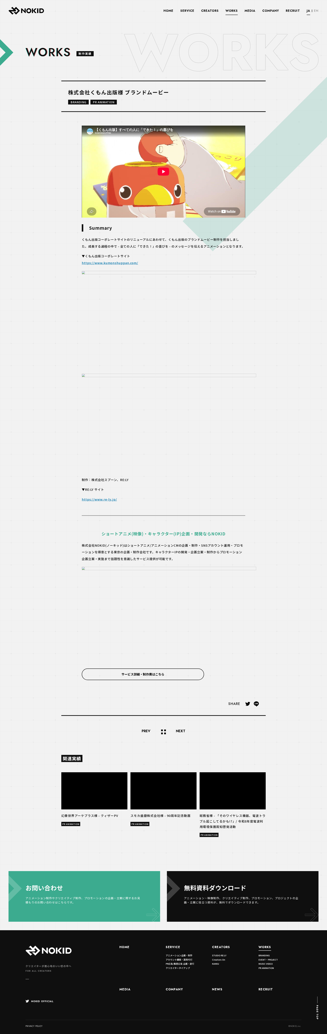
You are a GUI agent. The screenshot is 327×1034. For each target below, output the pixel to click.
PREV (146, 731)
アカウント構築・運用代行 (179, 959)
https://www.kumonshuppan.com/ (110, 263)
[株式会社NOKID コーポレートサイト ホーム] (26, 14)
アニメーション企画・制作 (179, 955)
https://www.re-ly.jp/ (99, 499)
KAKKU (215, 963)
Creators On (218, 959)
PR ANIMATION (104, 102)
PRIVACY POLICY (34, 1026)
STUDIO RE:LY (219, 955)
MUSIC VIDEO (266, 963)
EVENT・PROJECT (268, 959)
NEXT (180, 731)
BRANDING (78, 102)
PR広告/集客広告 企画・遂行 (180, 963)
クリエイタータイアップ (178, 968)
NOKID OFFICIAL (42, 1001)
